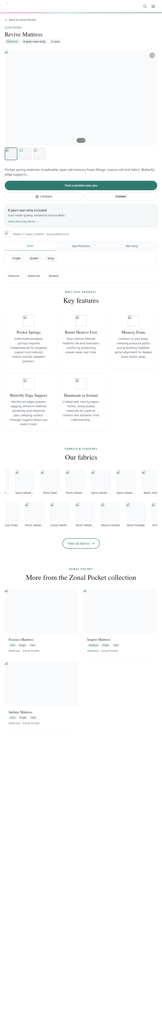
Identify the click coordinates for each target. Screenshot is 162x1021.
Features (14, 276)
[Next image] (151, 97)
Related (54, 276)
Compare (46, 196)
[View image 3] (39, 154)
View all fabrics (79, 543)
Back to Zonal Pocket (22, 20)
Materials (34, 276)
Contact (120, 196)
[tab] (30, 246)
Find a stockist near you (81, 185)
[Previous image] (10, 97)
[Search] (145, 6)
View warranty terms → (23, 221)
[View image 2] (25, 154)
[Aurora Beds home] (27, 6)
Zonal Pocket (13, 27)
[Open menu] (153, 6)
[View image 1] (11, 154)
